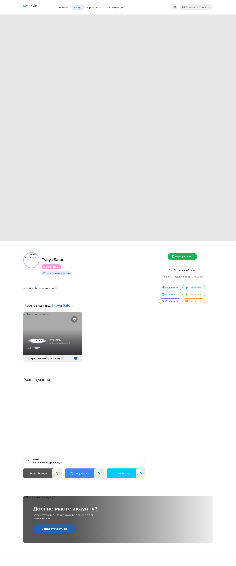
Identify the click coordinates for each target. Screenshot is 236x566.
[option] (153, 128)
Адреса (36, 459)
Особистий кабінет (198, 7)
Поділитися (171, 287)
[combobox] (84, 461)
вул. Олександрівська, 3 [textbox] (47, 462)
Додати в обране (185, 270)
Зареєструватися (54, 528)
